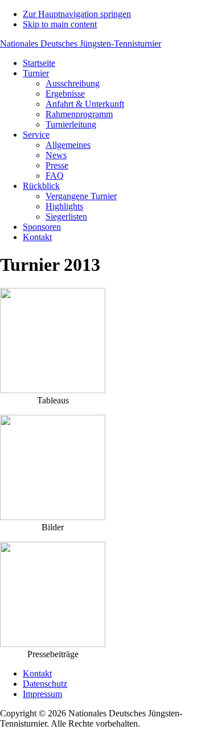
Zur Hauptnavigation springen (77, 14)
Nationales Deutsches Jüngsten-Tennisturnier (80, 43)
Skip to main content (60, 24)
